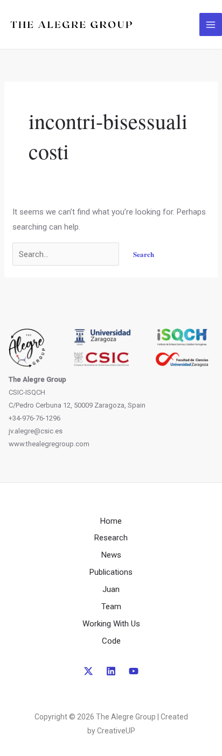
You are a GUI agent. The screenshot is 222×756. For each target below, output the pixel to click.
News (111, 555)
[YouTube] (133, 671)
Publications (111, 572)
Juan (111, 589)
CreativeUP (116, 730)
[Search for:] (66, 254)
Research (111, 538)
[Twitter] (88, 671)
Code (111, 641)
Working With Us (111, 624)
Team (111, 606)
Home (111, 521)
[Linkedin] (111, 671)
